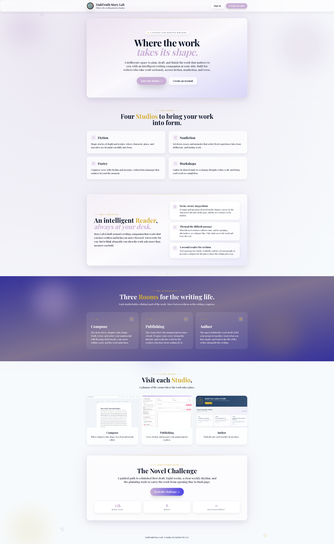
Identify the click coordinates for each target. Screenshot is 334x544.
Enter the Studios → (151, 80)
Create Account (236, 5)
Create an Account (183, 80)
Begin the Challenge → (167, 491)
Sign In (217, 5)
